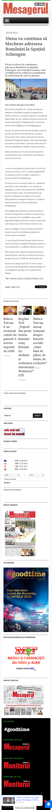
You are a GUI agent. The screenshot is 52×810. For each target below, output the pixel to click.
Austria (20, 278)
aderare (13, 278)
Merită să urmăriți (12, 490)
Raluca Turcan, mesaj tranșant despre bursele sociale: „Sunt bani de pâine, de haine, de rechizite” (40, 341)
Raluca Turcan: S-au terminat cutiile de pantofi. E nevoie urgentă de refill (10, 335)
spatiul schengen (31, 278)
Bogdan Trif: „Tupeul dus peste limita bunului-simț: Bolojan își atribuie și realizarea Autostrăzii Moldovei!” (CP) (25, 347)
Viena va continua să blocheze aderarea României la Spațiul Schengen (26, 46)
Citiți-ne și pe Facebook (14, 393)
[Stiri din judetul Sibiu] (25, 8)
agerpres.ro (36, 125)
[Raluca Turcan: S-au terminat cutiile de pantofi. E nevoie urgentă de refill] (10, 311)
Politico (19, 125)
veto (41, 278)
